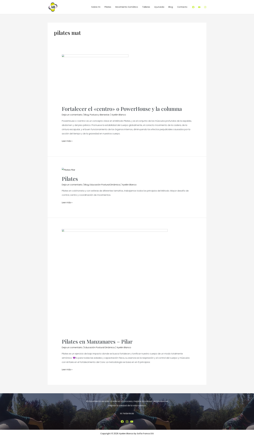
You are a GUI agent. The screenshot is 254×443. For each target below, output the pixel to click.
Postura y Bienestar (99, 114)
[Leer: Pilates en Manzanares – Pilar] (115, 281)
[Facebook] (193, 7)
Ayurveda (159, 6)
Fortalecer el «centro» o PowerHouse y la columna (122, 108)
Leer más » (67, 141)
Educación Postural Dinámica (105, 184)
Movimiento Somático (126, 6)
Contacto (182, 6)
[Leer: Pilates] (68, 169)
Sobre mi (95, 6)
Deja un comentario (72, 114)
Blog (170, 6)
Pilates (108, 6)
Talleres (146, 6)
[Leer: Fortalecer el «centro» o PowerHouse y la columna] (95, 78)
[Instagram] (205, 7)
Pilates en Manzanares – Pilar (97, 341)
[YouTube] (199, 7)
